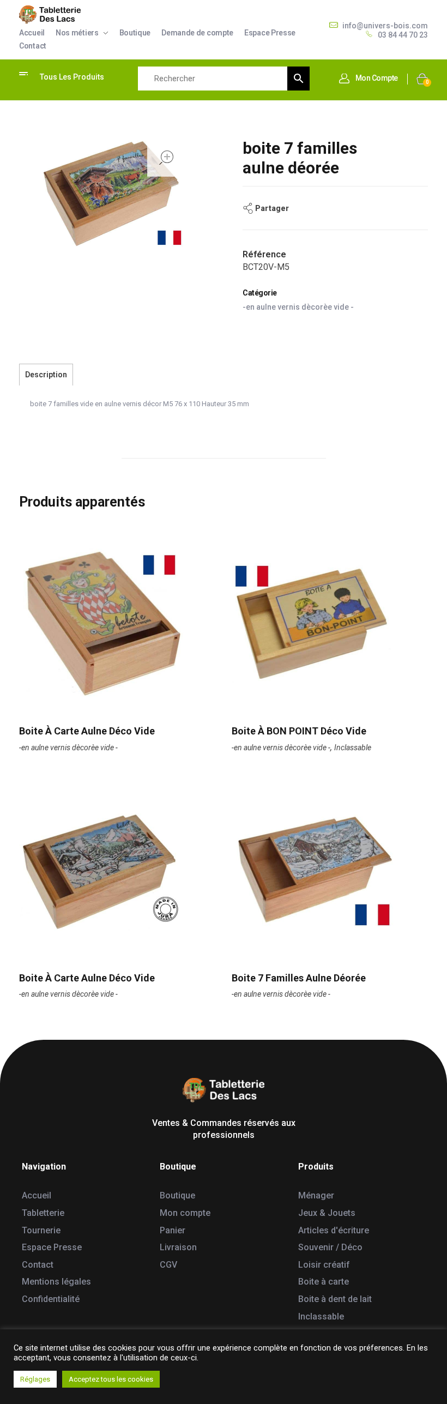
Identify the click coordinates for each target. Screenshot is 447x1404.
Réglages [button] (35, 1379)
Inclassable (352, 747)
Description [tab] (46, 374)
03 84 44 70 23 (403, 35)
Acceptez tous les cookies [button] (111, 1379)
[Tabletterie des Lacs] (50, 14)
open (166, 157)
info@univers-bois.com (385, 25)
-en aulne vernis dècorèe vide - (298, 307)
